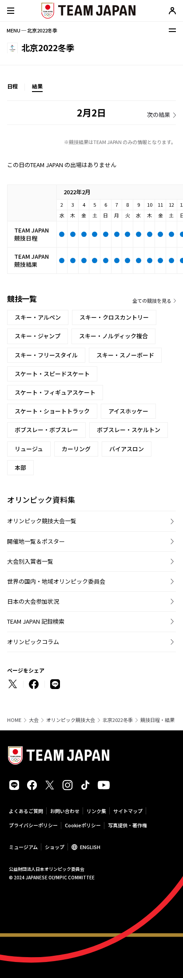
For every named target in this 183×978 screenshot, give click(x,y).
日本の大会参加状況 (33, 601)
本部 (20, 467)
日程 (12, 86)
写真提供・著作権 (127, 825)
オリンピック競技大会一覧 (41, 521)
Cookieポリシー (83, 825)
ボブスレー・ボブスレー (46, 429)
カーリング (76, 449)
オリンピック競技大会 (70, 720)
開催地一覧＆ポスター (36, 541)
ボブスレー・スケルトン (128, 429)
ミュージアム (23, 846)
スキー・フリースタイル (46, 355)
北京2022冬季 (118, 720)
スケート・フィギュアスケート (55, 392)
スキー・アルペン (38, 317)
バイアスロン (126, 449)
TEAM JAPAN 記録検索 (35, 621)
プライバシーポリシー (33, 825)
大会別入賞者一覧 (30, 561)
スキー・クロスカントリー (114, 317)
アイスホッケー (128, 411)
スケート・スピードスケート (52, 373)
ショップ (54, 846)
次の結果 (158, 114)
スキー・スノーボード (125, 355)
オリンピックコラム (33, 641)
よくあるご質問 (26, 810)
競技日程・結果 (157, 720)
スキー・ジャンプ (37, 336)
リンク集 (96, 810)
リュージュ (29, 449)
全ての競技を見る (151, 300)
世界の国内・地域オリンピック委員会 (56, 581)
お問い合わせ (65, 810)
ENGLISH (90, 846)
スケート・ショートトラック (52, 411)
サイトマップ (128, 810)
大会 (34, 720)
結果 (37, 86)
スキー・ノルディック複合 (113, 336)
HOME (14, 720)
